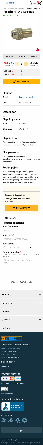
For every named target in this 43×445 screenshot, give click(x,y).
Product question (11, 252)
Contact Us (5, 366)
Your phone (8, 244)
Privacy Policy (15, 440)
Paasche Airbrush (26, 97)
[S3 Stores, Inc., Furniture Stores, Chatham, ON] (12, 406)
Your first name (10, 226)
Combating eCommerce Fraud (12, 383)
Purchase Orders (7, 394)
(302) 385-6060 (10, 351)
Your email (8, 235)
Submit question (21, 281)
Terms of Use (5, 440)
